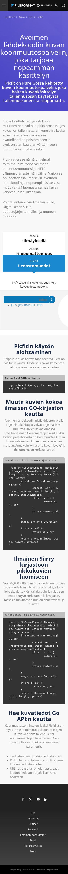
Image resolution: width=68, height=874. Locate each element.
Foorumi (33, 829)
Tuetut (34, 263)
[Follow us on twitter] (30, 799)
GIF (33, 305)
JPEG (14, 305)
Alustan (34, 251)
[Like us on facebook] (23, 799)
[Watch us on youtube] (38, 799)
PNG (40, 305)
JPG (20, 305)
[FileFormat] (24, 5)
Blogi (33, 840)
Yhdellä (34, 238)
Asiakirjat (33, 818)
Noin (33, 851)
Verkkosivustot (33, 845)
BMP (27, 305)
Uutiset (33, 824)
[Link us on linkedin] (46, 799)
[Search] (63, 5)
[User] (56, 5)
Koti (33, 813)
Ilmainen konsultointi (33, 835)
